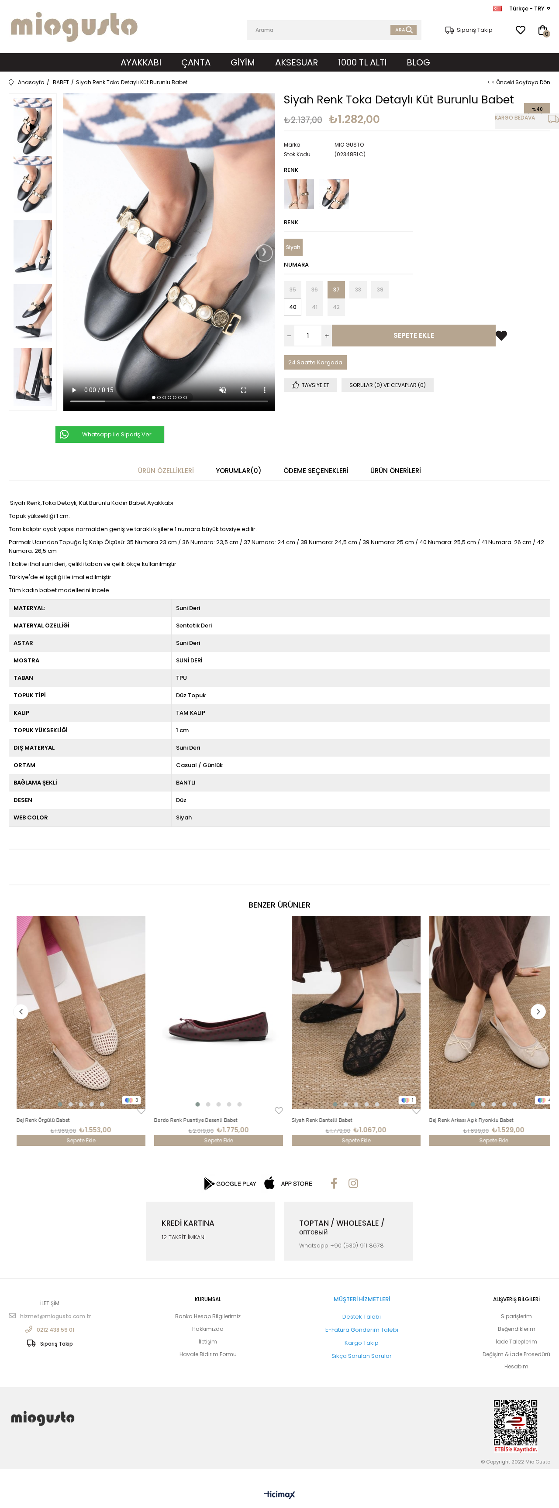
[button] (153, 397)
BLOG (418, 62)
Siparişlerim (516, 1316)
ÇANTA (195, 62)
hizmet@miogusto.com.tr (55, 1316)
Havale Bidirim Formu (208, 1354)
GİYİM (243, 62)
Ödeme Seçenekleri (316, 470)
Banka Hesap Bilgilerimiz (208, 1316)
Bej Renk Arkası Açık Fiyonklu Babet (463, 1120)
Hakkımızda (208, 1329)
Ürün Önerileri (395, 470)
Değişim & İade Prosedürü (516, 1354)
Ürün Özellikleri (166, 470)
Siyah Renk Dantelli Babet (314, 1120)
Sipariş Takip (475, 30)
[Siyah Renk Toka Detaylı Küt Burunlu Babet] (334, 194)
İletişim (208, 1342)
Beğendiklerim (516, 1329)
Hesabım (516, 1367)
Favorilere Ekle (134, 1110)
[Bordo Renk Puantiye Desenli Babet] (210, 1012)
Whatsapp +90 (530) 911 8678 (341, 1245)
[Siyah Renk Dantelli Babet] (348, 1012)
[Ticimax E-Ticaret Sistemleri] (279, 1495)
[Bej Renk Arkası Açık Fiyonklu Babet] (485, 1012)
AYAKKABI (141, 62)
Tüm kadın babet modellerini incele (59, 590)
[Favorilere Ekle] (501, 328)
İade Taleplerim (516, 1342)
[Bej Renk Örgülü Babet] (73, 1012)
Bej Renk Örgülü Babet (35, 1120)
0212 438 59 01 (55, 1329)
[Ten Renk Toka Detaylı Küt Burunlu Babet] (299, 194)
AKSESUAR (296, 62)
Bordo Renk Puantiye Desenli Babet (188, 1120)
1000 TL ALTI (362, 62)
